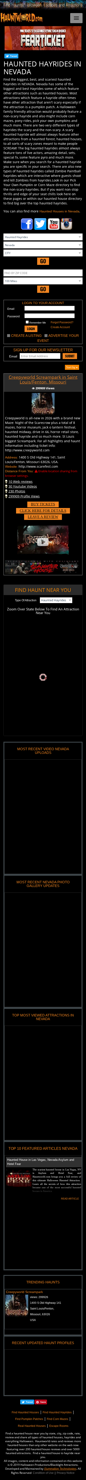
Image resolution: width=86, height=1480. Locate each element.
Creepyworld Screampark (24, 1292)
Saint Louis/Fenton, (42, 1308)
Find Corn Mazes (57, 1419)
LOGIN (31, 328)
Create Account (60, 327)
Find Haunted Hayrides (57, 1412)
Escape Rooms (58, 1426)
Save (43, 1401)
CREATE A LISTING (26, 336)
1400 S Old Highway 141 (45, 1302)
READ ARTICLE (70, 1198)
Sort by (71, 367)
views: (39, 1297)
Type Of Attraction (25, 600)
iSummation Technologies (60, 1468)
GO (43, 261)
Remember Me (37, 322)
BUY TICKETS (43, 504)
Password (13, 316)
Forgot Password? (62, 322)
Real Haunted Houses (32, 1426)
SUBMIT (70, 356)
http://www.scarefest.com (38, 466)
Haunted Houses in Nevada (59, 211)
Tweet (13, 56)
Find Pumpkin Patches (29, 1419)
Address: (11, 457)
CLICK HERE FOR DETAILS (43, 511)
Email (10, 308)
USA (33, 1320)
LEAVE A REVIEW (43, 517)
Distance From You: (19, 471)
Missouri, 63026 (40, 1314)
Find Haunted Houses (25, 1412)
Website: (11, 466)
